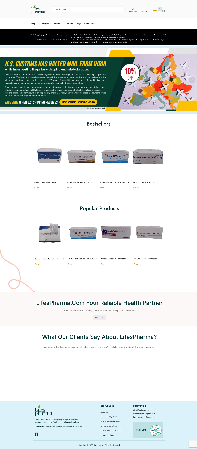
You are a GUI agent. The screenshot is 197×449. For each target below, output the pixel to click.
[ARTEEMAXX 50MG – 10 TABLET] (116, 234)
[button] (158, 9)
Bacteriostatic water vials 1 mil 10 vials (49, 259)
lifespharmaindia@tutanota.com (145, 417)
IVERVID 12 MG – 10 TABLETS (145, 259)
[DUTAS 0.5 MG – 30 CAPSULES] (148, 158)
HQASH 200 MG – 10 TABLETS (46, 182)
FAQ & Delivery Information (111, 421)
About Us (104, 412)
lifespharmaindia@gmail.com (144, 413)
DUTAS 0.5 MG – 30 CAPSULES (145, 182)
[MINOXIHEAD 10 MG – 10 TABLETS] (82, 158)
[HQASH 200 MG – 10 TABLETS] (49, 158)
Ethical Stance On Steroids (111, 430)
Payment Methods (107, 435)
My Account (133, 11)
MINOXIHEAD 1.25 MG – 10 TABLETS (114, 182)
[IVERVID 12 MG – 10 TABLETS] (149, 234)
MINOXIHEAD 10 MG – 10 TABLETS (80, 182)
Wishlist (144, 11)
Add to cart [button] (49, 192)
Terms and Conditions (109, 426)
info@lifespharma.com (141, 410)
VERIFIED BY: (142, 429)
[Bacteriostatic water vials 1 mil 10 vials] (50, 234)
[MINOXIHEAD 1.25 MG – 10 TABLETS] (115, 158)
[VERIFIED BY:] (156, 430)
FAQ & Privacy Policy (109, 416)
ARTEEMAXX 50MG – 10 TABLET (113, 259)
